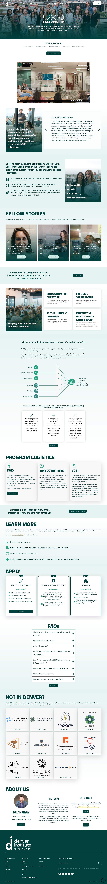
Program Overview (27, 47)
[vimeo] (72, 874)
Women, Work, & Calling (27, 867)
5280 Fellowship (26, 864)
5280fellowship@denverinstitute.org (88, 807)
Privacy (94, 882)
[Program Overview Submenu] (33, 47)
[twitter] (66, 874)
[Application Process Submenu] (59, 47)
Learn (12, 3)
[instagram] (63, 874)
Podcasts (24, 869)
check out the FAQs (17, 535)
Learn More (65, 47)
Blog (23, 872)
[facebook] (59, 874)
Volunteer (8, 867)
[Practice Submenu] (36, 3)
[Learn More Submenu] (69, 47)
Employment (8, 869)
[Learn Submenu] (15, 3)
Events (23, 861)
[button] (46, 129)
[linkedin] (69, 874)
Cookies (88, 882)
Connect (22, 3)
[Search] (52, 3)
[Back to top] (103, 880)
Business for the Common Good (29, 877)
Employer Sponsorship (77, 47)
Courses (24, 875)
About (7, 861)
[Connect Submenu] (25, 3)
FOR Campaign (45, 3)
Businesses (41, 867)
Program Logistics (40, 47)
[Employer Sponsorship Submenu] (84, 47)
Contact (7, 864)
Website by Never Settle (10, 882)
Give (7, 872)
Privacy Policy (82, 868)
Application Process (53, 47)
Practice (32, 3)
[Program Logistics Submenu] (46, 47)
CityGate (41, 861)
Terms (100, 882)
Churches (41, 864)
